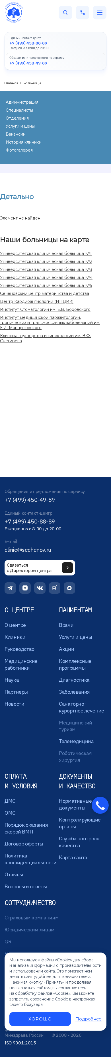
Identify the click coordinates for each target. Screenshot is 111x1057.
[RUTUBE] (54, 588)
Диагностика (74, 680)
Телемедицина (76, 741)
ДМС (10, 801)
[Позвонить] (82, 12)
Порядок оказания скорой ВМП (26, 828)
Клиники (15, 637)
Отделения (17, 118)
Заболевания (74, 691)
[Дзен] (25, 588)
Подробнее (88, 1019)
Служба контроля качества (79, 842)
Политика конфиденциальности (31, 859)
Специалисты (19, 110)
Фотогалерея (19, 150)
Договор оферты (24, 843)
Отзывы (14, 874)
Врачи (66, 625)
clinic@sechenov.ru (28, 549)
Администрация (22, 102)
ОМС (10, 813)
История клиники (24, 142)
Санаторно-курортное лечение (81, 707)
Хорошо (40, 1019)
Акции (66, 649)
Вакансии (16, 134)
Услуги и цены (20, 126)
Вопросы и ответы (26, 886)
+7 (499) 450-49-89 (30, 499)
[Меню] (99, 12)
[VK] (40, 588)
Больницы (31, 83)
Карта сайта (73, 857)
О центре (15, 625)
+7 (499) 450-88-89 (30, 521)
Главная (11, 83)
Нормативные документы (75, 804)
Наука (12, 680)
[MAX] (69, 588)
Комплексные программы (75, 664)
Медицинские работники (21, 664)
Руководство (19, 649)
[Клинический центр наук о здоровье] (14, 12)
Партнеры (16, 691)
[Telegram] (10, 588)
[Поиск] (65, 12)
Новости (14, 703)
